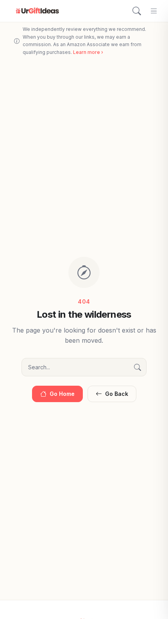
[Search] (137, 11)
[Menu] (154, 11)
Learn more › (88, 52)
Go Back (116, 393)
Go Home (62, 393)
